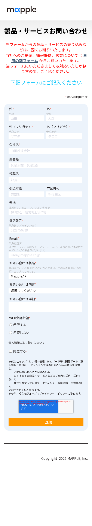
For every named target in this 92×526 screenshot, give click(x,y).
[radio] (45, 325)
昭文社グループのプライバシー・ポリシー (43, 393)
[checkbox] (45, 329)
